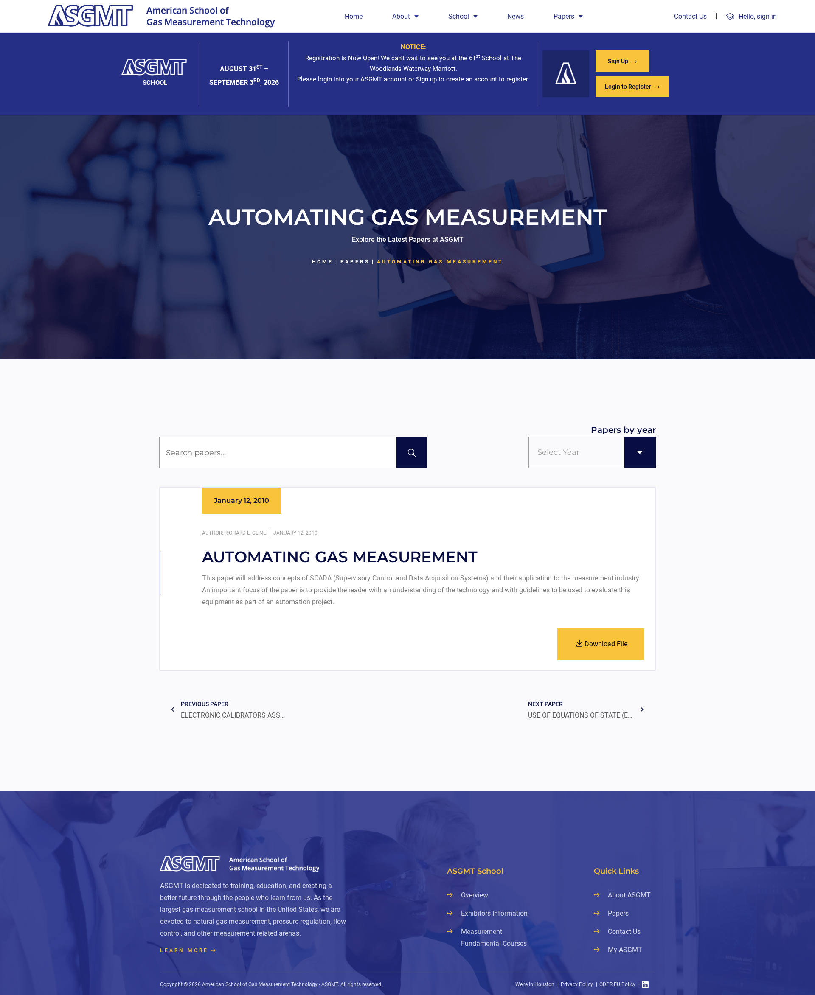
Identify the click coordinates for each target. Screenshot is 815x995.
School (458, 16)
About (401, 16)
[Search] (411, 452)
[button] (622, 61)
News (515, 16)
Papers (564, 16)
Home (354, 16)
